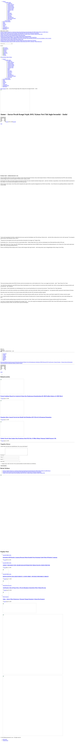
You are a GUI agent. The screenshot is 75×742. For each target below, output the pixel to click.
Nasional (4, 24)
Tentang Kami (5, 740)
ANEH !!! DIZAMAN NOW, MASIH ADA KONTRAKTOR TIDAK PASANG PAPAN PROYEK (26, 565)
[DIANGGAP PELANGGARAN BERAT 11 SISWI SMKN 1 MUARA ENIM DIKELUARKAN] (6, 573)
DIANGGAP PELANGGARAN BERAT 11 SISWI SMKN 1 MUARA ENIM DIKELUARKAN (26, 576)
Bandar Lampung (11, 4)
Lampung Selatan (11, 6)
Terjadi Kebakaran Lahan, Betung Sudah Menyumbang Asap (11, 39)
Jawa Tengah (7, 20)
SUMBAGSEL (8, 2)
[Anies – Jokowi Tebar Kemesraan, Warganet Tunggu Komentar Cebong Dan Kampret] (6, 595)
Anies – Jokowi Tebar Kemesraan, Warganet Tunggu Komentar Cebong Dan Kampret (24, 599)
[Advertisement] (37, 133)
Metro (9, 12)
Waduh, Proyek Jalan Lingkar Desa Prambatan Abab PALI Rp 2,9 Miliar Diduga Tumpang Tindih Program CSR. (21, 34)
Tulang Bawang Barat (12, 18)
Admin (5, 578)
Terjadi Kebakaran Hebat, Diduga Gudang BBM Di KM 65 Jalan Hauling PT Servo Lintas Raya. (18, 37)
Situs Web (2, 461)
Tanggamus (10, 16)
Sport (4, 22)
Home (1, 88)
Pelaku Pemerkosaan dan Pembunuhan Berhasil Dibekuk (13, 362)
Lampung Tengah (11, 7)
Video (4, 25)
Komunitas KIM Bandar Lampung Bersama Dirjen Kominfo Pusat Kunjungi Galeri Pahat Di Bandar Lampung (30, 557)
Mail (4, 360)
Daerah (4, 1)
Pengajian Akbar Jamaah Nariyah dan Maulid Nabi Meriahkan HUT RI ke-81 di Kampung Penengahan (19, 33)
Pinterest (4, 359)
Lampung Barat (10, 5)
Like (1, 123)
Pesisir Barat (10, 14)
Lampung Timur (11, 8)
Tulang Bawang (10, 17)
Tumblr (4, 358)
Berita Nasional (6, 596)
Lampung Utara (10, 9)
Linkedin (4, 356)
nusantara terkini (6, 27)
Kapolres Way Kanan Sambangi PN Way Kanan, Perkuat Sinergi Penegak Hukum (15, 36)
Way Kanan (10, 19)
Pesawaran (9, 13)
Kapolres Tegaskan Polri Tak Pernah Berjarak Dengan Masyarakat (12, 35)
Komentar (2, 454)
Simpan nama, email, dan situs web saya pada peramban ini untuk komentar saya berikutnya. (19, 463)
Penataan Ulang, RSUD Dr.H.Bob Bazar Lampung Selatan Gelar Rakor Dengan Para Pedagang (18, 40)
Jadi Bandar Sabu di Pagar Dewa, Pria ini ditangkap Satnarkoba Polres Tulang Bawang (24, 587)
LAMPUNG (10, 3)
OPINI (4, 23)
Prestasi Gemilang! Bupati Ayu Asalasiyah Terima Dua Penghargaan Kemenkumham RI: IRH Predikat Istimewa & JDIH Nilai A (24, 32)
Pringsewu (9, 15)
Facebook (4, 353)
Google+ (4, 355)
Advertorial (5, 26)
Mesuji (9, 10)
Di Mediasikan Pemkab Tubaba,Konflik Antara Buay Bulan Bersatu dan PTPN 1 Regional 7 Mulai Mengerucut (21, 41)
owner (7, 121)
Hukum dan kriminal (6, 21)
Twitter (4, 354)
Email (1, 459)
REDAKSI (5, 28)
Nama (1, 457)
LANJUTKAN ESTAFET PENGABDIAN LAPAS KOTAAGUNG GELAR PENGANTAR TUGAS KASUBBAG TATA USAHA (25, 38)
